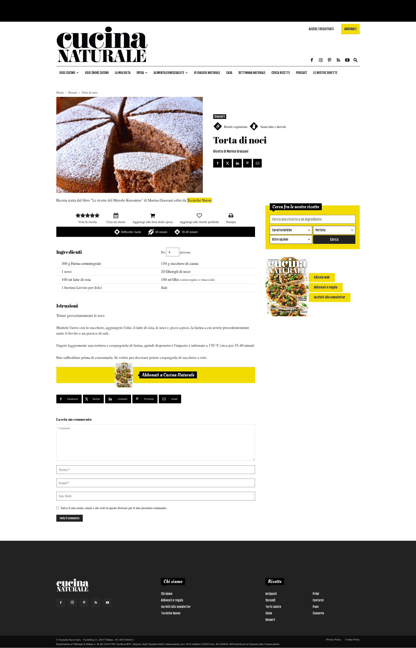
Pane (316, 607)
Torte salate (273, 607)
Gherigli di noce (178, 271)
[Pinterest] (329, 60)
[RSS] (338, 60)
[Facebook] (312, 60)
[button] (355, 60)
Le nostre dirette (325, 73)
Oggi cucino (67, 73)
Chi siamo (166, 594)
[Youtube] (347, 60)
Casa (229, 73)
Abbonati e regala (172, 600)
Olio (175, 279)
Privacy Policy (333, 639)
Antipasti (271, 594)
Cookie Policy (352, 639)
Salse (268, 613)
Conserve (318, 613)
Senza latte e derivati (273, 127)
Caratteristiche (282, 230)
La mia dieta (122, 73)
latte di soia (82, 279)
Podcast (301, 73)
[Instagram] (321, 60)
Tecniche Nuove (199, 200)
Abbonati (350, 29)
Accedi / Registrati (321, 29)
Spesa (140, 73)
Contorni (318, 600)
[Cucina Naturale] (101, 64)
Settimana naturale (251, 73)
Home (60, 92)
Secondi (270, 600)
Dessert (72, 92)
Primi (316, 594)
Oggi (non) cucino (97, 73)
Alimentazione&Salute (169, 73)
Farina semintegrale (86, 263)
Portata (320, 230)
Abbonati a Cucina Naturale (168, 375)
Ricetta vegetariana (235, 127)
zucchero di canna (184, 263)
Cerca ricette (280, 73)
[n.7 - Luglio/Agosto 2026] (124, 375)
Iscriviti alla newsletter (176, 607)
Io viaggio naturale (207, 73)
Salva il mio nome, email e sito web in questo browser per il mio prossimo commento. (114, 508)
